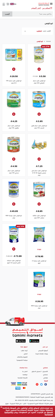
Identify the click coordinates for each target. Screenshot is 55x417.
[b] (41, 384)
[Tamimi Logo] (43, 4)
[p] (37, 384)
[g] (46, 384)
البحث (7, 14)
